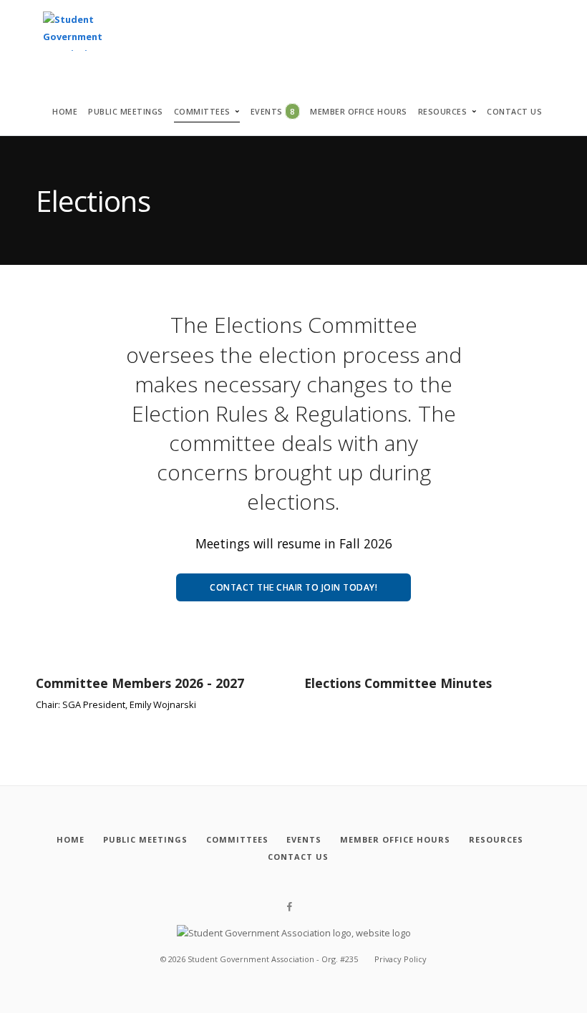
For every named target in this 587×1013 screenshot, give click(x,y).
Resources (442, 112)
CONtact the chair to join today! (293, 587)
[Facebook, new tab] (289, 907)
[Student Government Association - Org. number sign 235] (73, 32)
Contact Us (514, 112)
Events (273, 111)
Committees (202, 112)
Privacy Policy (400, 959)
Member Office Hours (358, 112)
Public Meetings (125, 112)
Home (64, 112)
